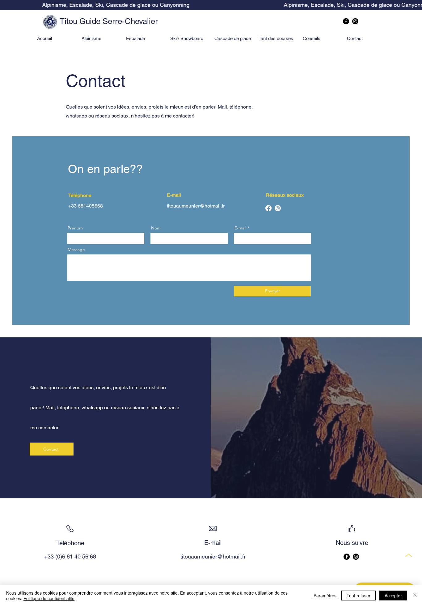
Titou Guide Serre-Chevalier (109, 21)
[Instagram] (355, 21)
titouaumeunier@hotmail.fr (196, 206)
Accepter (393, 595)
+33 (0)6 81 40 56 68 (70, 556)
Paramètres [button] (325, 595)
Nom (156, 228)
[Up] (408, 555)
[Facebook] (346, 21)
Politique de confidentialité (48, 598)
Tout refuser (358, 595)
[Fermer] (414, 595)
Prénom (75, 228)
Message (76, 249)
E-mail (240, 228)
